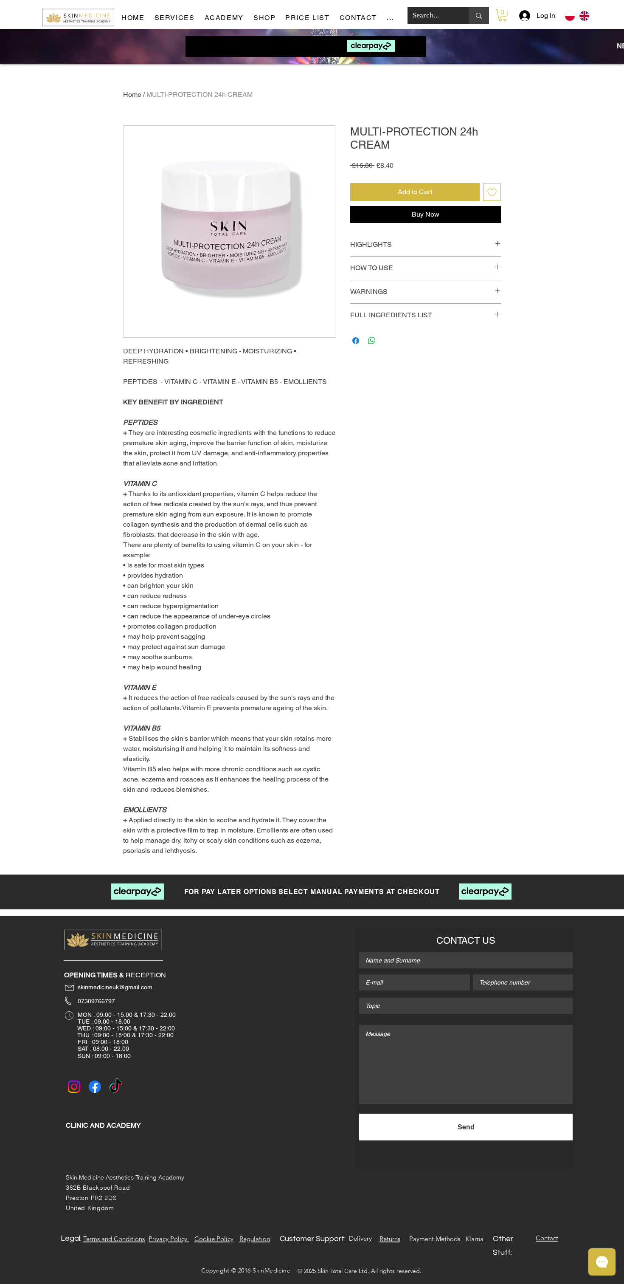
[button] (393, 18)
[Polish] (570, 16)
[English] (584, 16)
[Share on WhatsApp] (372, 341)
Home (132, 94)
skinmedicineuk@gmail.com (109, 987)
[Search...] (479, 15)
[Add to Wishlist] (492, 192)
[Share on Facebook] (356, 341)
